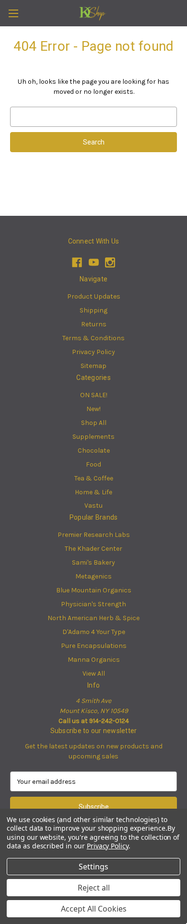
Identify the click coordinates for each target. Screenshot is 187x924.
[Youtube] (94, 262)
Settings (93, 866)
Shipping (93, 310)
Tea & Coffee (93, 478)
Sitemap (93, 366)
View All (93, 673)
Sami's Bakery (93, 562)
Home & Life (93, 492)
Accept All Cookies (94, 908)
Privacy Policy (93, 352)
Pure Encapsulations (94, 646)
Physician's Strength (93, 604)
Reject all (94, 887)
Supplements (93, 437)
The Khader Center (93, 549)
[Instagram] (110, 262)
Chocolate (94, 450)
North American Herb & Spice (93, 618)
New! (93, 409)
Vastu (93, 505)
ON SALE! (93, 395)
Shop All (93, 423)
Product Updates (93, 296)
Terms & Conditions (93, 338)
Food (93, 464)
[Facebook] (77, 262)
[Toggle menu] (13, 13)
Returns (93, 324)
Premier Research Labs (94, 535)
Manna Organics (94, 660)
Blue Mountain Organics (93, 590)
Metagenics (93, 576)
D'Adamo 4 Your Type (93, 632)
